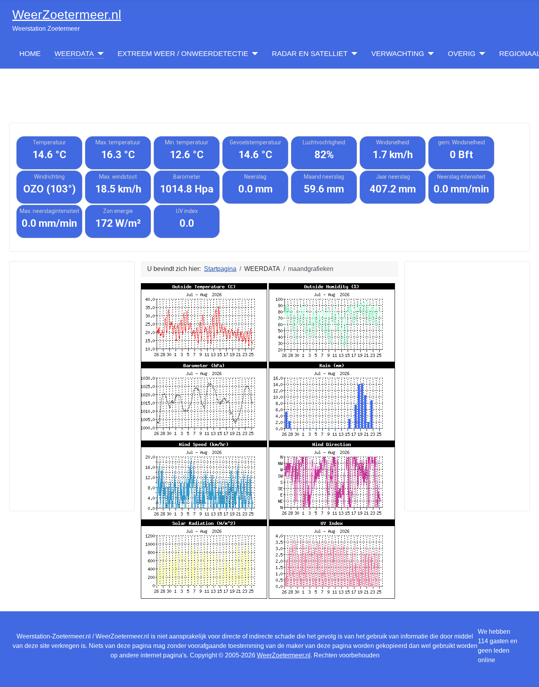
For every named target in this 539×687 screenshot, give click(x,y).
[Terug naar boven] (525, 672)
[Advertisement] (269, 86)
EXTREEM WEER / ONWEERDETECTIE (183, 54)
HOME (30, 54)
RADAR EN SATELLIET (310, 54)
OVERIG (461, 54)
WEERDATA (74, 54)
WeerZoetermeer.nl (284, 655)
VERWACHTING (397, 54)
